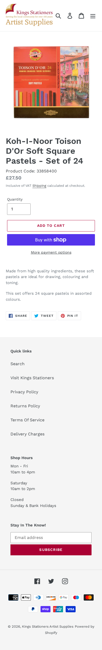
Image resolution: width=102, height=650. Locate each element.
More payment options (51, 252)
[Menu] (93, 16)
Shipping (39, 186)
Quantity (14, 199)
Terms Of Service (27, 419)
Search (17, 363)
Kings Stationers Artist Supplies (47, 626)
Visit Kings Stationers (32, 377)
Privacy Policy (24, 391)
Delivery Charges (27, 434)
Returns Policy (25, 405)
